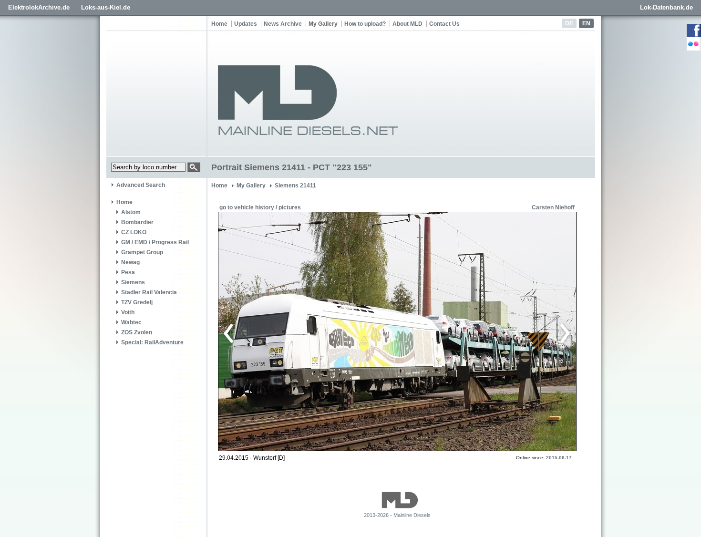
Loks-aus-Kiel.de (105, 7)
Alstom (131, 212)
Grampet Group (142, 252)
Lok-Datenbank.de (666, 7)
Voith (127, 312)
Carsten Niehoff (553, 207)
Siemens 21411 (295, 185)
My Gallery (323, 24)
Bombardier (137, 222)
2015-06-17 (559, 457)
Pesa (128, 272)
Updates (245, 24)
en (586, 23)
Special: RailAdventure (152, 342)
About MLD (407, 24)
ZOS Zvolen (136, 332)
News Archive (283, 24)
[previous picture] (310, 332)
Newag (130, 262)
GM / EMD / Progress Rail (155, 242)
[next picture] (481, 332)
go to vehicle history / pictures (260, 207)
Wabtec (131, 322)
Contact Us (444, 24)
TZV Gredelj (137, 302)
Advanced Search (140, 185)
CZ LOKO (133, 232)
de (569, 23)
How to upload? (365, 24)
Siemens (133, 282)
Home (219, 24)
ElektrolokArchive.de (39, 7)
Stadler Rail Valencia (149, 292)
